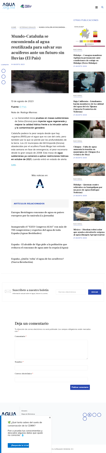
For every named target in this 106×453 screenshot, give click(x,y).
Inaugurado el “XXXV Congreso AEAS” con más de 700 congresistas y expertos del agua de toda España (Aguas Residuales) (39, 230)
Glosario (24, 411)
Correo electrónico (24, 373)
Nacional (77, 49)
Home (13, 27)
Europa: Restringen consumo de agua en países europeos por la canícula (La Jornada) (37, 214)
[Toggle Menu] (96, 7)
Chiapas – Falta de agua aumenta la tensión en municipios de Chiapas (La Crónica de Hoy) (86, 151)
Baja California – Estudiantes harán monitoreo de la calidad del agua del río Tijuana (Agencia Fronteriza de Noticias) (88, 106)
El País (23, 107)
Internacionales (28, 27)
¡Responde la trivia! (20, 445)
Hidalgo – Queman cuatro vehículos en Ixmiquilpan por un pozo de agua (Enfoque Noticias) (87, 188)
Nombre (19, 362)
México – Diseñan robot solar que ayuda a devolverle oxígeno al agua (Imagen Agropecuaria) (89, 232)
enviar (95, 292)
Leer (13, 165)
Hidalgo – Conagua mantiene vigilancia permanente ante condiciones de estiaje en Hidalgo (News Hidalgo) (87, 59)
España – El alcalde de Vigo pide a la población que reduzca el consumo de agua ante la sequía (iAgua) (39, 246)
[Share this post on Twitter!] (3, 77)
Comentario (20, 336)
